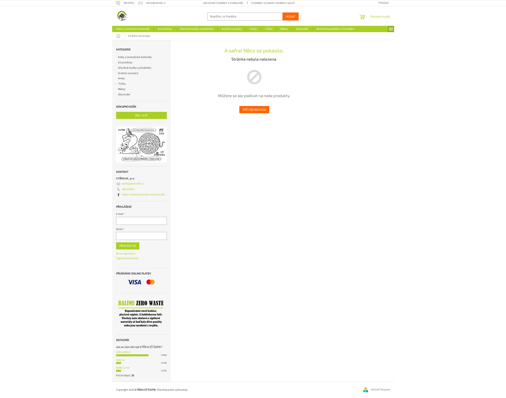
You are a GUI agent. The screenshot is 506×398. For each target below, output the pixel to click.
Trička (121, 84)
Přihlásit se (127, 245)
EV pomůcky (125, 63)
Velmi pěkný (123, 352)
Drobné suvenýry (128, 73)
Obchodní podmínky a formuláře (223, 3)
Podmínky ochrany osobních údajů (273, 3)
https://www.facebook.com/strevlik (143, 195)
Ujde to (120, 360)
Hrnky (121, 78)
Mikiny (121, 89)
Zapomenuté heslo (127, 258)
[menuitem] (133, 29)
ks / (141, 115)
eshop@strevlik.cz (133, 184)
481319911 (128, 189)
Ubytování (124, 95)
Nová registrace (125, 254)
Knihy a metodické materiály (135, 57)
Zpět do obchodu (254, 109)
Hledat (290, 16)
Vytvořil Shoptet (380, 390)
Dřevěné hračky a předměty (134, 68)
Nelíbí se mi (123, 368)
